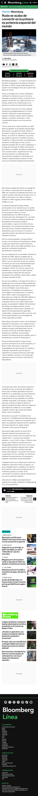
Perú (3, 737)
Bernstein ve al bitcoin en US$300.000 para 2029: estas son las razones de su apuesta (14, 539)
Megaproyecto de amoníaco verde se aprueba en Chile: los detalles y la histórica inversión (14, 562)
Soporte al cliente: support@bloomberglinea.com (14, 790)
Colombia (4, 733)
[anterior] (3, 499)
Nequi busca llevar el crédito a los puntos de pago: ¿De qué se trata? (14, 572)
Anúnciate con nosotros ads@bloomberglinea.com (15, 788)
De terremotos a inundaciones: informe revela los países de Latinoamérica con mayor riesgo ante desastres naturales (14, 656)
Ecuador (4, 739)
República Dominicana (8, 747)
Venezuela (4, 734)
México (4, 730)
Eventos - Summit (6, 785)
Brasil (3, 728)
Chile (3, 736)
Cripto (3, 761)
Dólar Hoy (4, 758)
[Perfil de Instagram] (18, 702)
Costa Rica (5, 744)
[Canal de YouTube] (14, 702)
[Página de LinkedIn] (22, 702)
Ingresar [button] (35, 2)
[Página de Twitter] (9, 702)
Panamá (4, 741)
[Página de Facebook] (5, 702)
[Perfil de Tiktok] (26, 702)
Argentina (4, 731)
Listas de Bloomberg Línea (9, 766)
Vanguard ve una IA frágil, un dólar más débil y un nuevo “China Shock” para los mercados (13, 550)
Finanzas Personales (7, 763)
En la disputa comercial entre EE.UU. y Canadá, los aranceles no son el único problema (27, 500)
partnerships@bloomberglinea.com (11, 787)
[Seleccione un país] (5, 3)
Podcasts (4, 764)
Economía (4, 755)
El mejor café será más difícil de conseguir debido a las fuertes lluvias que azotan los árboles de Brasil (14, 645)
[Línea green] (19, 615)
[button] (3, 64)
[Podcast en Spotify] (31, 702)
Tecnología (5, 777)
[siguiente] (34, 499)
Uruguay (4, 742)
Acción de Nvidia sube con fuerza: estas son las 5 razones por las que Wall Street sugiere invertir (14, 583)
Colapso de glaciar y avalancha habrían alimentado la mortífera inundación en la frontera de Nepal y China (14, 625)
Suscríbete (5, 772)
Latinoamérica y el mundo (8, 727)
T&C (3, 779)
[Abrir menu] (2, 2)
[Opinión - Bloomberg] (19, 12)
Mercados (4, 756)
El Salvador (5, 745)
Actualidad (5, 760)
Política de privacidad (7, 774)
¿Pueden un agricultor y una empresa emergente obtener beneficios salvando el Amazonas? (13, 635)
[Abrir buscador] (30, 2)
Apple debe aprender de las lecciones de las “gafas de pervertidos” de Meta (11, 500)
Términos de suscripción (8, 775)
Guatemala (5, 748)
